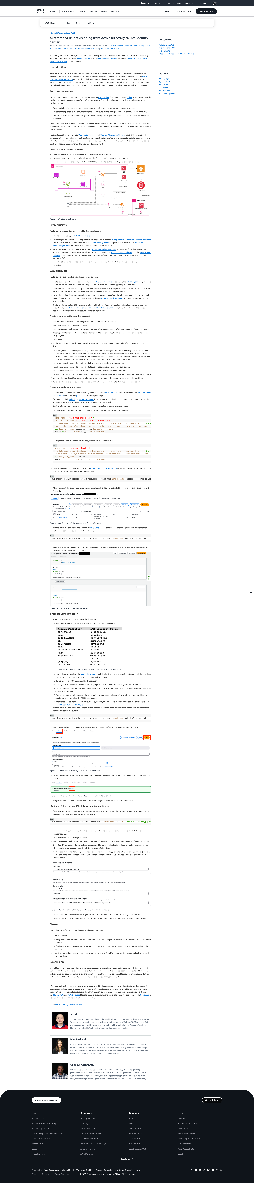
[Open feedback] (251, 591)
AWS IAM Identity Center (107, 58)
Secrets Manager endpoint (121, 252)
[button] (68, 11)
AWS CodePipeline (97, 528)
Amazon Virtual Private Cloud (104, 249)
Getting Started (87, 1118)
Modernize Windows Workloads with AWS (176, 54)
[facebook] (196, 1170)
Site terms (46, 1174)
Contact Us (183, 1118)
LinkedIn (166, 84)
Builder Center (136, 1118)
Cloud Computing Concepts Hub (47, 1133)
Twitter (165, 79)
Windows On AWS (76, 1004)
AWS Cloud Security (41, 1138)
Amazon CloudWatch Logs (112, 298)
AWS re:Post (183, 1128)
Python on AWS (136, 1133)
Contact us (144, 995)
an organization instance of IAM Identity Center (130, 239)
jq (77, 395)
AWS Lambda (103, 97)
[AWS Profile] (215, 3)
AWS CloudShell (112, 392)
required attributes (88, 674)
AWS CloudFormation (104, 282)
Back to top (125, 1159)
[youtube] (213, 1170)
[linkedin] (200, 1170)
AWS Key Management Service (112, 135)
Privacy (35, 1174)
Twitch (165, 88)
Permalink (105, 48)
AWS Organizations (82, 236)
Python (129, 97)
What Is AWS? (38, 1118)
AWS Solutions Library (90, 1133)
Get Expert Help (185, 1143)
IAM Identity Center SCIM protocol (73, 705)
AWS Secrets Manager (87, 135)
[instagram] (204, 1170)
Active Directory (83, 58)
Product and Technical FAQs (93, 1143)
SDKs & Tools (135, 1123)
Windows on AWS (166, 45)
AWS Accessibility (186, 1148)
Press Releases (38, 1153)
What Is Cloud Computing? (44, 1123)
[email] (221, 1170)
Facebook (166, 82)
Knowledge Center (186, 1133)
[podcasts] (217, 1170)
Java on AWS (135, 1138)
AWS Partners (86, 1153)
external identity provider (100, 242)
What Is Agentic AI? (41, 1128)
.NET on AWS (58, 995)
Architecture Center (89, 1138)
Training (84, 1123)
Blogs (34, 1148)
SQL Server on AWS (167, 48)
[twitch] (208, 1170)
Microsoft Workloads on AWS (62, 33)
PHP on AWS (135, 1143)
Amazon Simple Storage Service (103, 468)
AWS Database (74, 995)
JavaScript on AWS (137, 1148)
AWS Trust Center (88, 1128)
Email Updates (168, 93)
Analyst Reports (87, 1148)
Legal (180, 1153)
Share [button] (116, 48)
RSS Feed (166, 90)
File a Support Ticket (187, 1123)
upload (72, 399)
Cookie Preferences (62, 1174)
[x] (191, 1170)
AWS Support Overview (189, 1138)
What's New (37, 1143)
